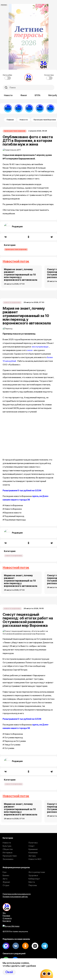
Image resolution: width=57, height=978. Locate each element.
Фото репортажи (36, 872)
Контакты (7, 921)
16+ (4, 913)
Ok (25, 946)
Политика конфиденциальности (17, 894)
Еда (4, 872)
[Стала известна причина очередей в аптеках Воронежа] (19, 108)
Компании (33, 852)
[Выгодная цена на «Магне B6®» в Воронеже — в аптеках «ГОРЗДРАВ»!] (29, 108)
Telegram (44, 946)
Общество (8, 849)
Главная (10, 120)
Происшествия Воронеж (14, 131)
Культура (7, 846)
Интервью (7, 852)
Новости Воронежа (12, 302)
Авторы (32, 856)
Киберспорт (34, 878)
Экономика (8, 859)
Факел (23, 95)
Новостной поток (16, 261)
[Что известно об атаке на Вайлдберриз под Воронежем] (40, 108)
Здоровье (33, 875)
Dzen (35, 946)
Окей (9, 972)
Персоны (32, 885)
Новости (8, 95)
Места (31, 882)
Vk (15, 946)
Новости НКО (34, 859)
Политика (33, 842)
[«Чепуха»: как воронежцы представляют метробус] (50, 108)
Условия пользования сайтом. (15, 896)
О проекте (7, 918)
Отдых (6, 885)
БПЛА (37, 95)
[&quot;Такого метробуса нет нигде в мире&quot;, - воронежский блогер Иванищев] (8, 108)
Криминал (33, 849)
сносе (30, 350)
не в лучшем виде (39, 346)
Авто (5, 878)
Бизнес (6, 875)
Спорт (31, 846)
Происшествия (10, 856)
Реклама (6, 916)
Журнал (6, 882)
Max (6, 946)
